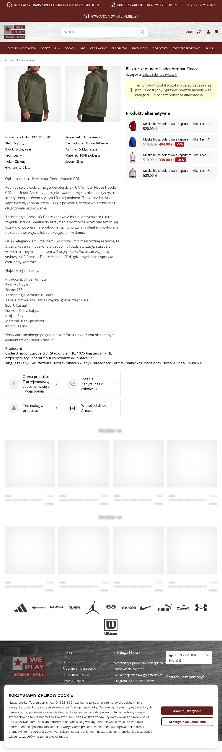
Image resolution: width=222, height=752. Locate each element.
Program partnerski (76, 674)
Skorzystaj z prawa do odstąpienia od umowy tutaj (151, 663)
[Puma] (165, 608)
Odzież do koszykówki (21, 60)
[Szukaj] (142, 32)
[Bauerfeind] (39, 608)
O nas (189, 31)
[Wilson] (111, 627)
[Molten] (129, 608)
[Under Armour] (201, 608)
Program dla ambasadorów (134, 681)
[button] (134, 32)
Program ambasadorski (79, 668)
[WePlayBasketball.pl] (33, 667)
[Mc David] (111, 608)
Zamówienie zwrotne (129, 669)
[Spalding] (183, 608)
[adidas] (21, 608)
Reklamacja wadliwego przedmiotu (139, 675)
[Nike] (147, 608)
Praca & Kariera (73, 681)
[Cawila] (57, 608)
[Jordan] (93, 608)
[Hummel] (75, 608)
